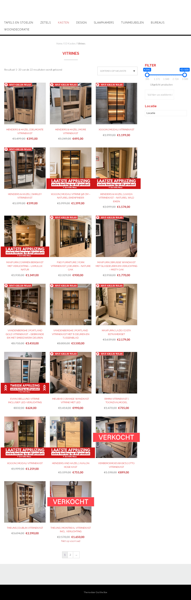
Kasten (63, 22)
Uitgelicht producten (161, 84)
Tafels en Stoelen (18, 22)
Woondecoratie (16, 29)
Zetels (45, 22)
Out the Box (101, 592)
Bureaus (158, 22)
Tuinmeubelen (132, 22)
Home (59, 43)
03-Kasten (69, 43)
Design (81, 22)
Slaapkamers (104, 22)
